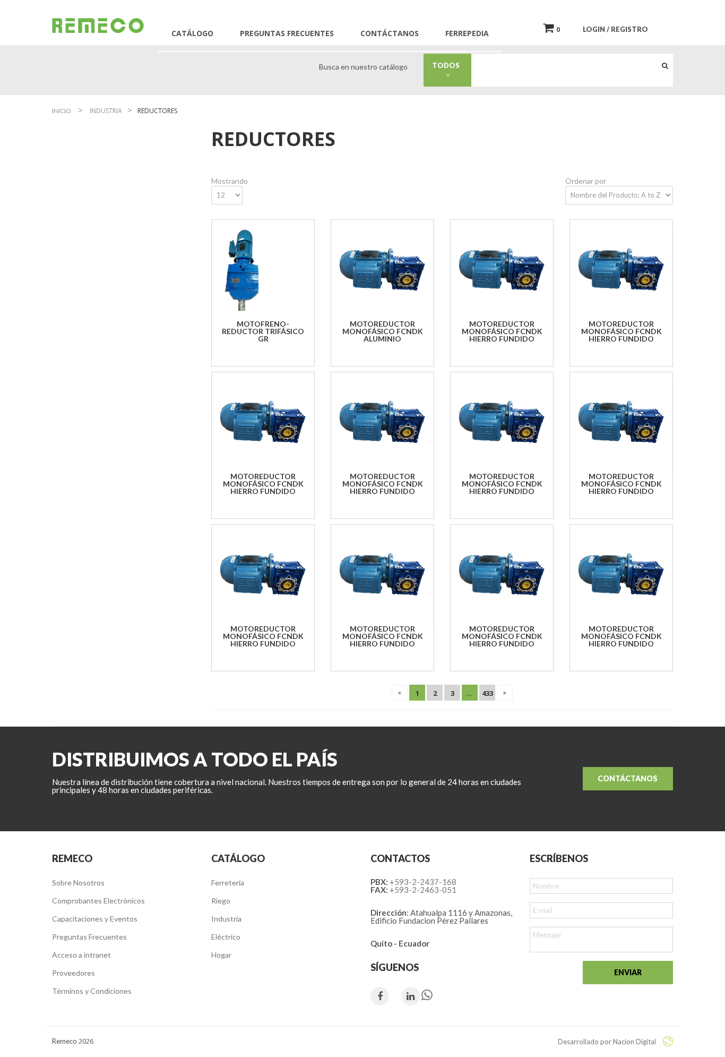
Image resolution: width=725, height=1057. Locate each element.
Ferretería (227, 882)
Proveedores (73, 972)
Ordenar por (585, 180)
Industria (226, 918)
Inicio (61, 111)
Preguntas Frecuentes (89, 936)
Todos (448, 65)
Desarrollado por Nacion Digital (608, 1041)
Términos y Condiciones (92, 990)
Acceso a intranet (81, 954)
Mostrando (229, 180)
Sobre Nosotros (78, 882)
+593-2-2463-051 (423, 889)
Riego (220, 900)
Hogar (221, 954)
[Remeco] (97, 25)
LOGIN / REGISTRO (615, 29)
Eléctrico (225, 936)
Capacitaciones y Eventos (94, 918)
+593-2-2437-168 (423, 881)
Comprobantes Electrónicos (98, 900)
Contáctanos (628, 778)
